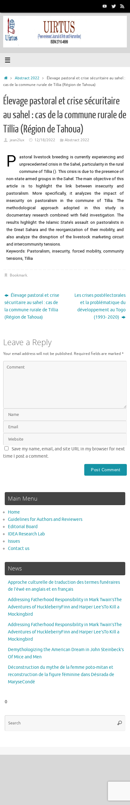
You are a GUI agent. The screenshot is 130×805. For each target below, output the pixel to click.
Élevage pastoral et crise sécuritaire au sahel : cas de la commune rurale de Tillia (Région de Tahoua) (31, 306)
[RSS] (122, 6)
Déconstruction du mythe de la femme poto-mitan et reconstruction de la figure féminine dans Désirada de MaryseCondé (61, 675)
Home (14, 512)
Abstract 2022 (27, 78)
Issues (14, 541)
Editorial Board (23, 526)
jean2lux (17, 140)
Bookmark (18, 275)
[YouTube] (104, 6)
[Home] (6, 78)
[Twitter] (113, 6)
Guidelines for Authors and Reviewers (45, 519)
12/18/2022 (44, 140)
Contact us (18, 548)
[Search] (119, 723)
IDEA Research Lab (26, 534)
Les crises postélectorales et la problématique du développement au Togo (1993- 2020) (100, 306)
